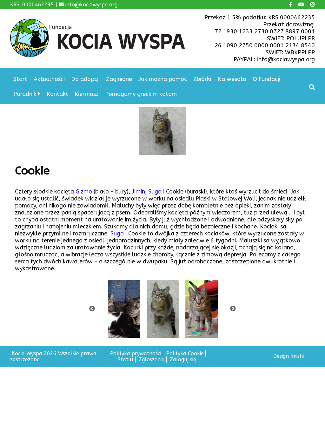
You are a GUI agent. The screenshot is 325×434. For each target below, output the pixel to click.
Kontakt (57, 94)
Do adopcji (85, 79)
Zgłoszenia (152, 359)
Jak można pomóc (162, 79)
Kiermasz (87, 94)
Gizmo (85, 191)
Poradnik (24, 94)
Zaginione (119, 79)
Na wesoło (231, 79)
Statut (126, 359)
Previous (92, 309)
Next (233, 309)
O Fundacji (266, 79)
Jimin (138, 191)
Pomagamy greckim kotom (141, 94)
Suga (155, 191)
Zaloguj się (183, 359)
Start (20, 79)
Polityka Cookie (185, 353)
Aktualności (49, 79)
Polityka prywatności (135, 353)
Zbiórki (202, 79)
